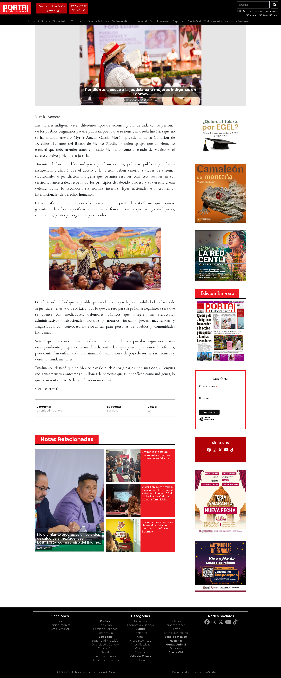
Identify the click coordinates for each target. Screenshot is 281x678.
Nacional (176, 640)
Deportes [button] (178, 21)
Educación (105, 648)
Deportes (175, 648)
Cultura (140, 629)
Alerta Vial (176, 652)
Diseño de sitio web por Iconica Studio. (194, 672)
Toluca (140, 660)
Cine (140, 636)
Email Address (208, 387)
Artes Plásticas (140, 644)
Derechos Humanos (105, 660)
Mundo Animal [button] (159, 21)
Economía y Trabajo (140, 625)
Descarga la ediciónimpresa (52, 8)
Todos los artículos (216, 21)
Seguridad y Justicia (105, 640)
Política (105, 621)
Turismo (140, 652)
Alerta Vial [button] (194, 21)
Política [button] (43, 21)
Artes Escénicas (140, 640)
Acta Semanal (240, 21)
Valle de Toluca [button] (97, 21)
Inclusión (140, 621)
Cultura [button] (76, 21)
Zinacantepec (175, 625)
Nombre (204, 398)
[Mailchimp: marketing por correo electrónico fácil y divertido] (207, 420)
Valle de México (176, 636)
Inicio (31, 21)
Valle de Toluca (140, 656)
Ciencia (140, 648)
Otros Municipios (176, 632)
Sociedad (105, 636)
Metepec (176, 621)
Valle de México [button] (122, 21)
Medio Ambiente (105, 656)
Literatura (140, 632)
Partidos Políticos (105, 629)
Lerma (175, 629)
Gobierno (105, 625)
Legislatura (105, 632)
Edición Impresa (60, 625)
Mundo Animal (176, 644)
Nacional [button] (141, 21)
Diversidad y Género (49, 410)
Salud (105, 652)
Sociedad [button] (59, 21)
